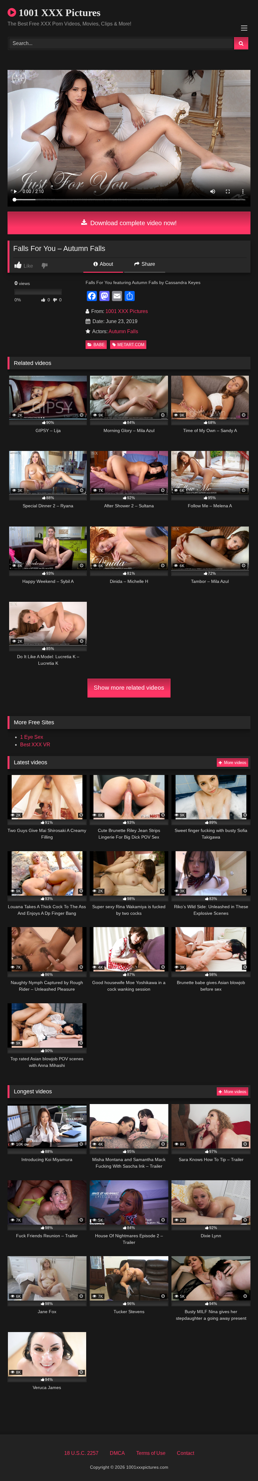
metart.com (130, 344)
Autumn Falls (123, 331)
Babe (99, 344)
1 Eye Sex (31, 737)
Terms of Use (150, 1453)
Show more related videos (129, 687)
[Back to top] (238, 1462)
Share (147, 264)
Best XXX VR (35, 744)
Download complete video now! (132, 222)
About (106, 264)
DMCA (117, 1453)
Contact (185, 1453)
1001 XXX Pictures (58, 12)
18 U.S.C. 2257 (81, 1453)
